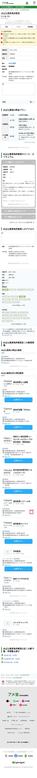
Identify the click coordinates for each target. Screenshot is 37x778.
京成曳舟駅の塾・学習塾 (12, 659)
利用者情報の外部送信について (13, 728)
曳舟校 (4, 390)
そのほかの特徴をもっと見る (18, 305)
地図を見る (6, 363)
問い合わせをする (7, 335)
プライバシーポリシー (17, 724)
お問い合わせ (11, 732)
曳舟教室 (5, 448)
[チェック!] (32, 512)
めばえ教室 (12, 63)
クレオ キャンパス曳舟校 (10, 601)
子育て (14, 705)
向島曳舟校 (6, 509)
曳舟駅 (16, 9)
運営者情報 (24, 720)
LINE (17, 701)
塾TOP (2, 9)
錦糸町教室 (4, 356)
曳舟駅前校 (6, 531)
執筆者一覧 (5, 720)
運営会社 (27, 728)
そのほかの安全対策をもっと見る (18, 324)
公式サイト (18, 399)
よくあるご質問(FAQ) (24, 732)
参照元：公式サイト (29, 181)
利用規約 (32, 720)
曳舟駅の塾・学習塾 (10, 655)
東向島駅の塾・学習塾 (11, 662)
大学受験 (27, 701)
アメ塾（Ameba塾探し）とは (22, 712)
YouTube (24, 705)
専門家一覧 (15, 720)
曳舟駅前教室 (6, 586)
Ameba (10, 756)
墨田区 (12, 9)
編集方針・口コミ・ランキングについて (18, 716)
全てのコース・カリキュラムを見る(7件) (21, 222)
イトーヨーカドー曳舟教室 (11, 559)
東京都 (7, 9)
